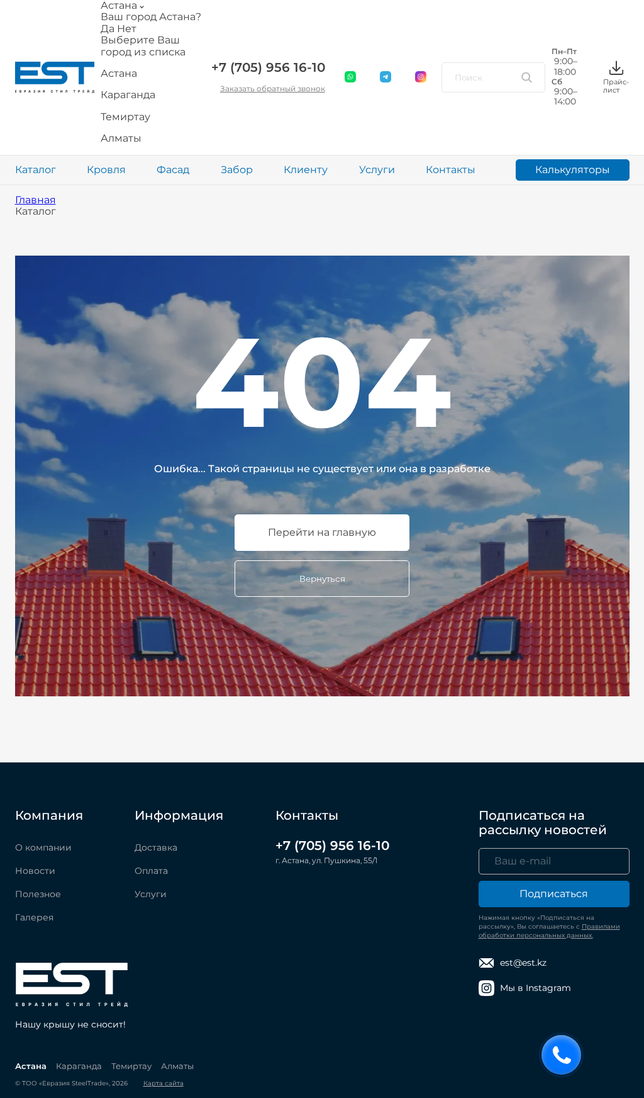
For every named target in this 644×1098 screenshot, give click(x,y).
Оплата (151, 870)
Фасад (173, 170)
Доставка (156, 847)
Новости (35, 870)
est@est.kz (523, 962)
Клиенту (306, 170)
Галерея (34, 917)
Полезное (38, 894)
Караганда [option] (128, 95)
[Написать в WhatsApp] (351, 77)
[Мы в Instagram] (421, 77)
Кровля (106, 170)
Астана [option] (119, 73)
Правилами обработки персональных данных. (549, 930)
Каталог (35, 170)
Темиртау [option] (125, 117)
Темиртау (131, 1066)
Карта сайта (163, 1083)
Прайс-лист (616, 85)
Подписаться (553, 894)
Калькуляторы (572, 170)
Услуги (377, 170)
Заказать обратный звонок (272, 88)
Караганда (79, 1066)
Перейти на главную (322, 532)
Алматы (177, 1066)
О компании (43, 847)
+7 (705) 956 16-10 (268, 67)
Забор (237, 170)
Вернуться (322, 579)
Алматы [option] (121, 138)
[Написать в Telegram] (386, 77)
